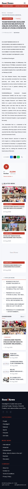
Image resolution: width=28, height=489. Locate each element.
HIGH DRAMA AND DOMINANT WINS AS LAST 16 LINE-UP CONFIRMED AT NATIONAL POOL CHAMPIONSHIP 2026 (15, 305)
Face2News (9, 483)
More (22, 316)
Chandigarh (10, 12)
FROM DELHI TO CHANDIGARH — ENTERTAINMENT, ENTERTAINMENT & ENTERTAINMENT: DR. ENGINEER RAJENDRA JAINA (15, 311)
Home (4, 12)
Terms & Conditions (8, 473)
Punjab (5, 421)
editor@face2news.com (20, 484)
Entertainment (7, 450)
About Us (5, 468)
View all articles (8, 176)
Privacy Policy (7, 476)
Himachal (5, 447)
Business (5, 456)
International (6, 444)
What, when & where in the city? (12, 453)
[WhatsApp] (10, 412)
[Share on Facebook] (11, 157)
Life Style (5, 435)
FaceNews (8, 399)
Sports (5, 430)
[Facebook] (3, 412)
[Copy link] (21, 157)
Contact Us (6, 471)
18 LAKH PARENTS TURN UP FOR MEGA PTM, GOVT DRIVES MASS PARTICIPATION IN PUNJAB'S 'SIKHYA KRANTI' (15, 288)
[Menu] (24, 3)
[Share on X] (15, 157)
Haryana (5, 432)
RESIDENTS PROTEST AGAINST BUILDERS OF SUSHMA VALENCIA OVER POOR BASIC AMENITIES (14, 282)
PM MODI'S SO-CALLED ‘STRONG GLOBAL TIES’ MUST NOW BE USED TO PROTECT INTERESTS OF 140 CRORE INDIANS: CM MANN (15, 294)
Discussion (6, 459)
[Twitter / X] (7, 412)
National (5, 427)
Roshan (6, 173)
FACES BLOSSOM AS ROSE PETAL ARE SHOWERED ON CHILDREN (14, 299)
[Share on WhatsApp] (18, 157)
